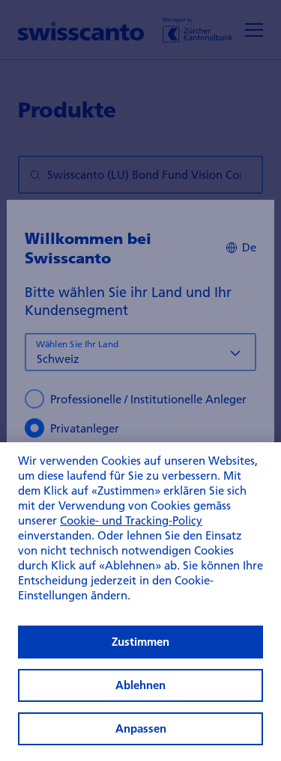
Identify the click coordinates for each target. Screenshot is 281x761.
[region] (140, 601)
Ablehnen (140, 685)
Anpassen (140, 728)
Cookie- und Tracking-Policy (131, 520)
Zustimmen (140, 642)
